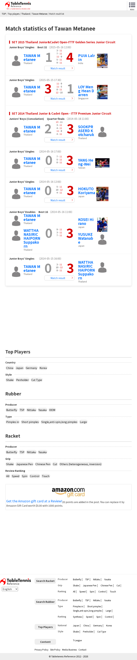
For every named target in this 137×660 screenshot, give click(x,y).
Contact (82, 649)
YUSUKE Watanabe (85, 238)
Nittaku (31, 410)
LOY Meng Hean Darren (86, 90)
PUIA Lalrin (86, 57)
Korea (43, 368)
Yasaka (43, 410)
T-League (77, 640)
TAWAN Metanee (32, 57)
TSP (22, 410)
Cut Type (36, 380)
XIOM (52, 410)
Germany (31, 368)
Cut (55, 464)
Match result (57, 68)
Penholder (22, 380)
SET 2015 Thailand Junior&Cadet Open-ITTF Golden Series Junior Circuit (63, 42)
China (9, 368)
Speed (15, 476)
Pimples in (12, 422)
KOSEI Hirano (86, 221)
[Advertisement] (68, 315)
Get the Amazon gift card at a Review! (34, 501)
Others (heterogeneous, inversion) (80, 464)
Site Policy (55, 649)
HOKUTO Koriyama (86, 190)
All (7, 476)
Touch (45, 476)
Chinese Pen (42, 464)
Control (34, 476)
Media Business (69, 649)
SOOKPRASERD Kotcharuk (86, 130)
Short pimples (30, 422)
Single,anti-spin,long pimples (59, 422)
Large (83, 422)
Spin (24, 476)
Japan (19, 368)
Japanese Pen (24, 464)
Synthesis (77, 616)
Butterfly (11, 410)
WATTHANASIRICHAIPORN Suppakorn (32, 238)
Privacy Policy (41, 649)
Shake (10, 380)
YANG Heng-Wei (85, 162)
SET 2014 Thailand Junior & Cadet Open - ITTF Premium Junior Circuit (61, 113)
